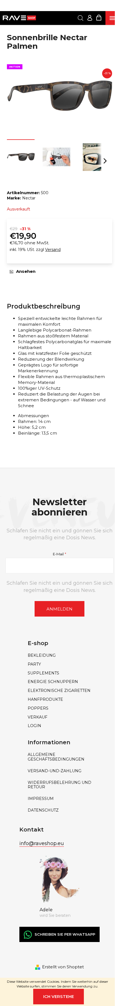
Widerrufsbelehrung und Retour (59, 785)
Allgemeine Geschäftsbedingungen (56, 757)
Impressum (41, 798)
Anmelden (59, 609)
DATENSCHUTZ (43, 810)
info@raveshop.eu (41, 843)
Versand (53, 249)
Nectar (28, 198)
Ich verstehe (58, 996)
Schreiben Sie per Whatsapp (65, 934)
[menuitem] (59, 655)
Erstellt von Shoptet (63, 966)
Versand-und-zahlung (54, 771)
